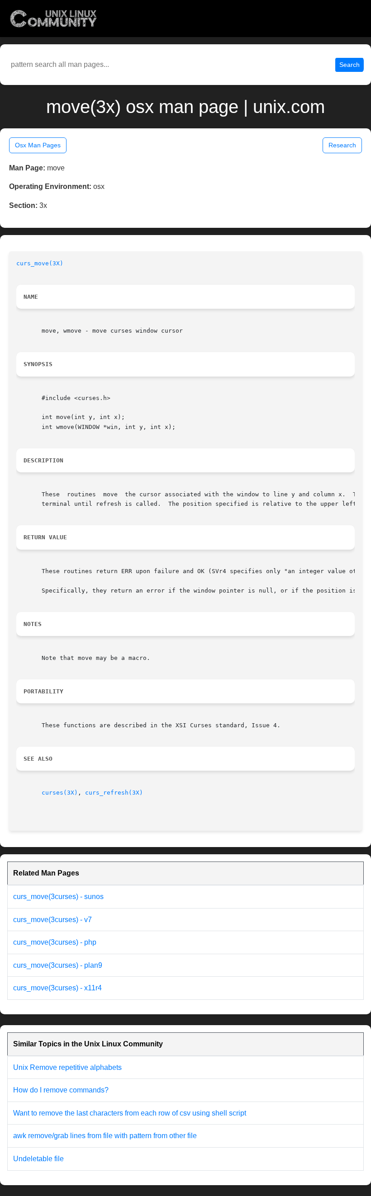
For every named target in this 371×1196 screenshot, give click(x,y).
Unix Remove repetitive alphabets (67, 1067)
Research (342, 145)
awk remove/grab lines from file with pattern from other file (105, 1135)
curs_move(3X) (39, 263)
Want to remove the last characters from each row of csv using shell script (129, 1113)
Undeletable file (38, 1159)
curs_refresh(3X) (114, 792)
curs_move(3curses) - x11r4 (57, 988)
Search (349, 64)
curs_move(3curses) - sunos (58, 896)
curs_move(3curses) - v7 (52, 919)
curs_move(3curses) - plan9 (57, 965)
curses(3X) (60, 792)
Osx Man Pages (38, 145)
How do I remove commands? (61, 1090)
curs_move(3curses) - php (54, 942)
